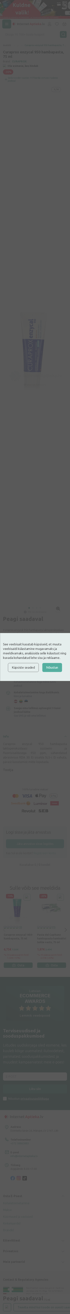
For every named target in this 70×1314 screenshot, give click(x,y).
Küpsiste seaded (23, 667)
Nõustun (52, 667)
